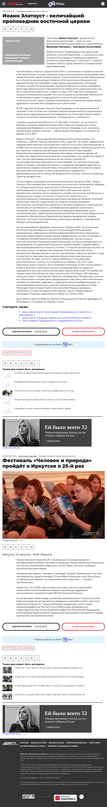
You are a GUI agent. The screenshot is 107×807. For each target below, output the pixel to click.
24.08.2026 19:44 (9, 456)
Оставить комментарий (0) (83, 332)
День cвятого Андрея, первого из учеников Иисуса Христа (56, 318)
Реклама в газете (56, 743)
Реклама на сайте (39, 743)
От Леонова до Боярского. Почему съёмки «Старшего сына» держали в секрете (49, 686)
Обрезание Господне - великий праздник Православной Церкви (42, 408)
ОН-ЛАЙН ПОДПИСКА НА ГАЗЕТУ (32, 746)
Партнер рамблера (44, 796)
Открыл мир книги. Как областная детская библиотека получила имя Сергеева (48, 677)
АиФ (21, 540)
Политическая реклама (76, 743)
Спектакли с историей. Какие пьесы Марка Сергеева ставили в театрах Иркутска (49, 695)
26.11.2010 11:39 (8, 11)
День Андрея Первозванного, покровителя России (52, 320)
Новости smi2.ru (12, 447)
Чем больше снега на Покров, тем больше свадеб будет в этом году (44, 391)
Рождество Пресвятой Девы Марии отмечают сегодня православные (44, 400)
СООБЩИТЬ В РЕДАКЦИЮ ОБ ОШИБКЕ (63, 746)
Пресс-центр (94, 743)
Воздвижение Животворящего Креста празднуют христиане (40, 382)
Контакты (24, 743)
